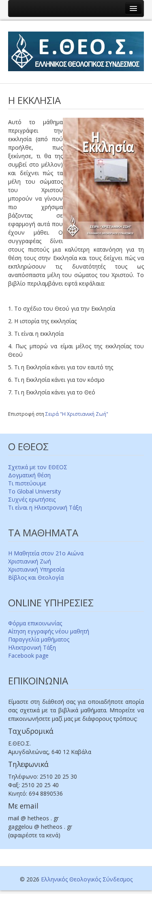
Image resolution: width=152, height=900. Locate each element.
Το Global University (34, 491)
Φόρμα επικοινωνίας (35, 623)
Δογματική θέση (29, 475)
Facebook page (28, 655)
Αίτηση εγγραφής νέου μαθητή (48, 631)
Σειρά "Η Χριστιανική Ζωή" (76, 414)
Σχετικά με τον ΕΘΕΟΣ (37, 467)
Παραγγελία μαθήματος (38, 639)
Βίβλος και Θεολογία (36, 577)
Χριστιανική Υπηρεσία (36, 569)
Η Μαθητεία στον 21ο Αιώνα (45, 553)
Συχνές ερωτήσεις (32, 499)
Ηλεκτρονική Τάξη (32, 647)
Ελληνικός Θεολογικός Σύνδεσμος (87, 879)
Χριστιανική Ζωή (29, 561)
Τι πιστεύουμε (27, 483)
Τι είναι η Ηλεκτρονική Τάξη (45, 507)
